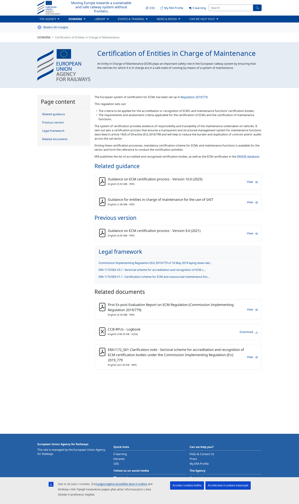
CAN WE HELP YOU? (207, 19)
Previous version (53, 123)
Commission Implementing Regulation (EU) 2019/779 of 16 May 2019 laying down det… (155, 263)
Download (246, 332)
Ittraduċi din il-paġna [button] (55, 27)
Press (193, 459)
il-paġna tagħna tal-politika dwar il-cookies (121, 484)
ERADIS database (248, 156)
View (250, 182)
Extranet (119, 459)
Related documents (55, 139)
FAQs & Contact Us (202, 454)
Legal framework (53, 131)
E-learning (120, 454)
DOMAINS (81, 19)
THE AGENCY (52, 19)
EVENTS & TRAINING (136, 19)
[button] (39, 27)
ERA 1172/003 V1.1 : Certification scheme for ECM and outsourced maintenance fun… (154, 277)
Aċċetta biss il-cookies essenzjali (228, 485)
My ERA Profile (199, 464)
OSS (116, 464)
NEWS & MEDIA (172, 19)
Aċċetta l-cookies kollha (187, 485)
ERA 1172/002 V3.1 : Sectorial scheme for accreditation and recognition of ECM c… (152, 270)
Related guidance (53, 114)
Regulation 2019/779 (194, 97)
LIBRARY (100, 19)
